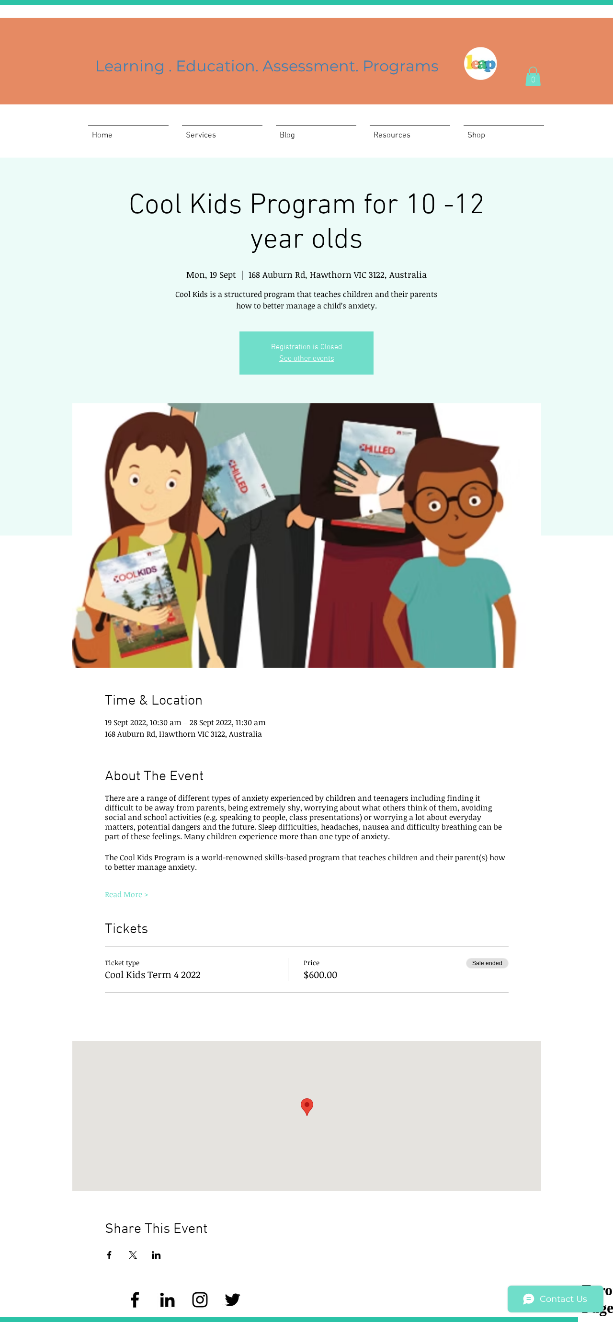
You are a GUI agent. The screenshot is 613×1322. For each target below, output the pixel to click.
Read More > (126, 894)
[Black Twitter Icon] (232, 1299)
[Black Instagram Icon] (200, 1299)
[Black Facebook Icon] (135, 1299)
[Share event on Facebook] (109, 1255)
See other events (306, 359)
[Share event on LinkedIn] (156, 1255)
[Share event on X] (132, 1255)
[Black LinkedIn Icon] (167, 1299)
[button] (533, 76)
